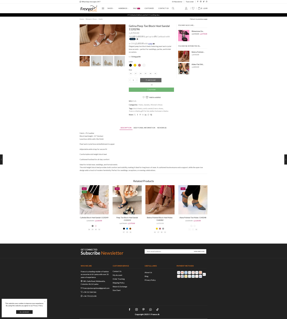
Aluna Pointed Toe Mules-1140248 (192, 217)
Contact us (163, 8)
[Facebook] (198, 1)
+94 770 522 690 (89, 296)
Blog (146, 276)
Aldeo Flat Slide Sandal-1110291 (198, 64)
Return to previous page (198, 19)
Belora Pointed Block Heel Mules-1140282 (198, 52)
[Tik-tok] (203, 1)
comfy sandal (147, 108)
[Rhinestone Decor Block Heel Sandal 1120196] (183, 35)
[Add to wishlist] (105, 190)
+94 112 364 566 (89, 292)
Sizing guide (136, 56)
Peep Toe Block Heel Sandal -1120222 (127, 218)
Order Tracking (119, 279)
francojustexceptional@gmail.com (96, 288)
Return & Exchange (120, 286)
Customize (149, 8)
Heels (101, 19)
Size (130, 70)
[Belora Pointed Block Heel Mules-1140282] (183, 56)
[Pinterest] (140, 115)
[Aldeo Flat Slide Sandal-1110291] (183, 68)
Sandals (147, 105)
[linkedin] (145, 115)
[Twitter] (135, 115)
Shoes (110, 8)
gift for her (145, 111)
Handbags (122, 8)
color (131, 61)
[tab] (126, 127)
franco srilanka (134, 111)
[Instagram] (200, 1)
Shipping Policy (118, 283)
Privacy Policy (150, 280)
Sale (136, 8)
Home (82, 19)
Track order (190, 2)
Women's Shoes (91, 19)
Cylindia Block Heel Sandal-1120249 (94, 217)
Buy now (152, 89)
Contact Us (117, 271)
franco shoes (158, 108)
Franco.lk (155, 314)
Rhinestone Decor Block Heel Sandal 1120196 (198, 31)
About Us (148, 272)
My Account (117, 275)
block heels (137, 108)
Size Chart (117, 290)
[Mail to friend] (142, 115)
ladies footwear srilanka (159, 111)
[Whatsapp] (206, 1)
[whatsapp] (148, 115)
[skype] (151, 115)
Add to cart (152, 80)
